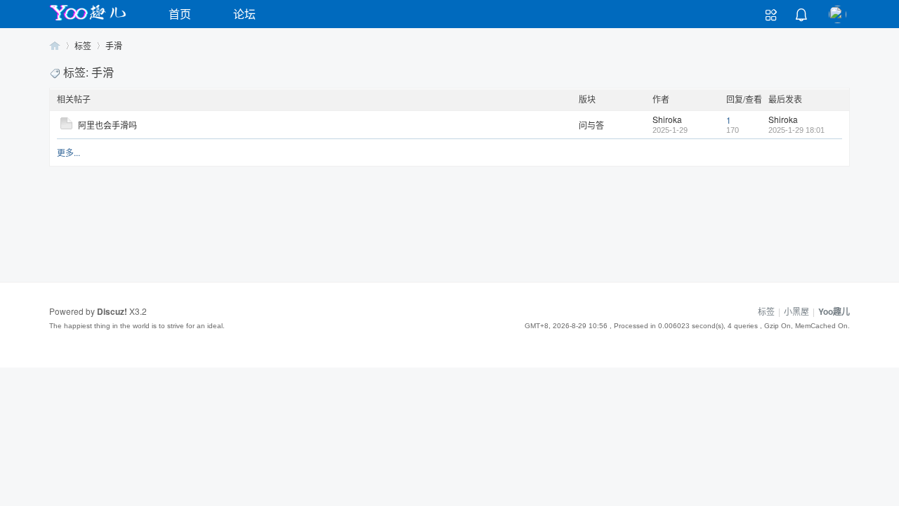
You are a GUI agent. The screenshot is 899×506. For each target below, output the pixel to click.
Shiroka (667, 119)
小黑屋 (796, 311)
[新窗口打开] (66, 125)
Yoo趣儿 (54, 45)
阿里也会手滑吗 (107, 125)
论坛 (244, 14)
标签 (82, 45)
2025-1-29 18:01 (796, 130)
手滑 (113, 45)
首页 (180, 14)
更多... (68, 152)
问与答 (591, 125)
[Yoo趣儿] (87, 20)
